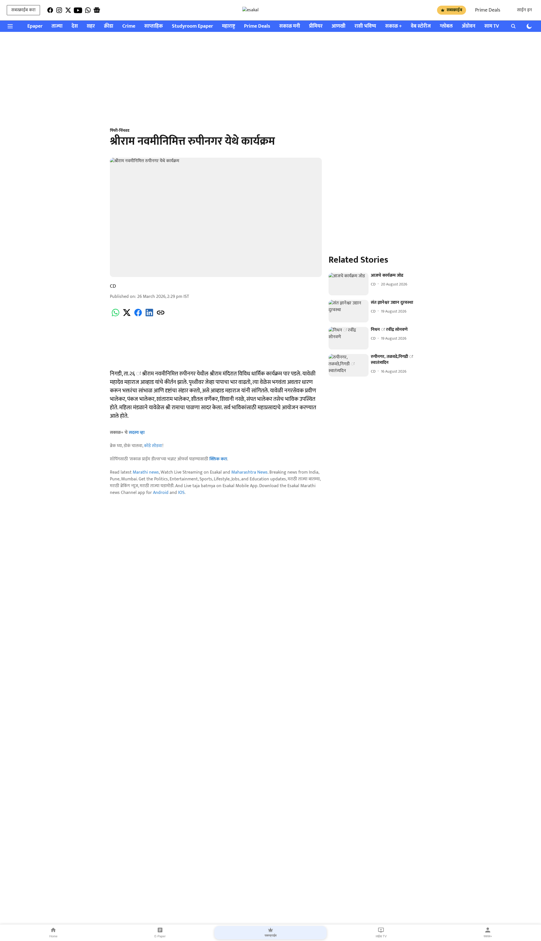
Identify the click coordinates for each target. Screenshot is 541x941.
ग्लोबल (446, 26)
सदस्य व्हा (137, 432)
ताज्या (57, 26)
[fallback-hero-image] (349, 284)
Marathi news (146, 472)
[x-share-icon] (126, 316)
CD (113, 286)
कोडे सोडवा (153, 446)
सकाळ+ (488, 936)
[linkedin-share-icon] (149, 316)
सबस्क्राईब (454, 10)
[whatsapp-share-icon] (115, 316)
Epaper (35, 26)
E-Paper (160, 936)
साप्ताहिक (153, 26)
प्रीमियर (316, 26)
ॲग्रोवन (468, 26)
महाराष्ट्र (228, 26)
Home (53, 936)
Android (160, 492)
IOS (181, 492)
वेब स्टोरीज (421, 26)
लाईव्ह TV (381, 936)
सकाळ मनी (289, 26)
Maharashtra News (249, 472)
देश (75, 26)
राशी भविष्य (365, 26)
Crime (128, 26)
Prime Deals (487, 10)
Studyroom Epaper (192, 26)
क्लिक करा (218, 459)
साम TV (491, 26)
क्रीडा (108, 26)
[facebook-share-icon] (138, 316)
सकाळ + (393, 26)
